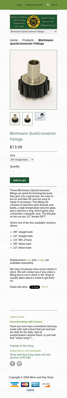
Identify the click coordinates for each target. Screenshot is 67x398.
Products (28, 40)
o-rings (41, 260)
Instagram (19, 363)
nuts (28, 260)
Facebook (12, 363)
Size (12, 155)
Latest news (17, 317)
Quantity (15, 166)
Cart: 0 (54, 4)
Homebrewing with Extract (26, 321)
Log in (19, 4)
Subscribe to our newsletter (25, 350)
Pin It (44, 287)
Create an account (33, 4)
